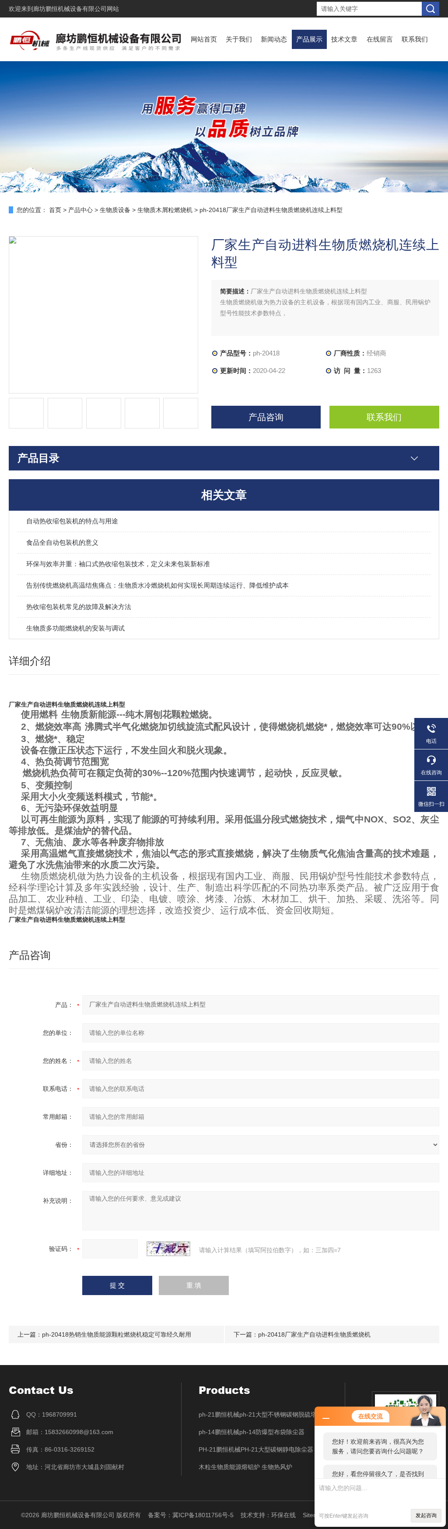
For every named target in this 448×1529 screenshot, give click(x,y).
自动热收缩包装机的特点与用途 (72, 521)
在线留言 (380, 39)
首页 (55, 209)
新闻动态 (274, 39)
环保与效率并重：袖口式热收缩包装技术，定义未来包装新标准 (118, 564)
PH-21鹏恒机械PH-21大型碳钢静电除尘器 (256, 1449)
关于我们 (239, 39)
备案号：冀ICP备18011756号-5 (191, 1515)
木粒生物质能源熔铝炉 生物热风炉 (245, 1466)
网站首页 (204, 39)
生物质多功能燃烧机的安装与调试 (75, 628)
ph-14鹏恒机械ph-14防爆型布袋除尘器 (251, 1431)
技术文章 (344, 39)
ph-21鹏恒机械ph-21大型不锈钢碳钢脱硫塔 (258, 1414)
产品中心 (80, 209)
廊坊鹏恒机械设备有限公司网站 (76, 8)
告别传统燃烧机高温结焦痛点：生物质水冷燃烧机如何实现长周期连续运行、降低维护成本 (157, 585)
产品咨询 (266, 417)
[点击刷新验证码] (168, 1248)
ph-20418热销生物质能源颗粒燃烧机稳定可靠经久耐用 (116, 1334)
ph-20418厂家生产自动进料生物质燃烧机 (314, 1334)
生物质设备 (115, 209)
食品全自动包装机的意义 (62, 542)
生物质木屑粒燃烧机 (164, 209)
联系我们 (415, 39)
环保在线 (283, 1515)
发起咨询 (426, 1515)
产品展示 (309, 39)
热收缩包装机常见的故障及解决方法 (78, 606)
